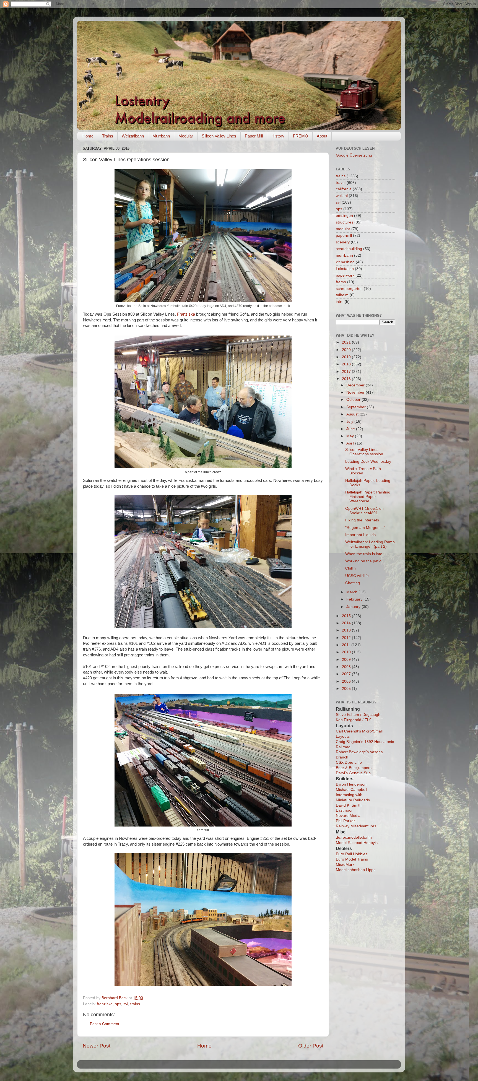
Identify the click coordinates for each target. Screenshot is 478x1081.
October (354, 399)
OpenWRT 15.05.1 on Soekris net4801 (364, 510)
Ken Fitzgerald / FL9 (354, 720)
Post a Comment (104, 1024)
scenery (343, 242)
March (352, 592)
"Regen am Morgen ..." (365, 528)
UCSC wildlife (357, 576)
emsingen (344, 216)
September (356, 407)
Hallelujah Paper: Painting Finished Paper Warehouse (367, 496)
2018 (347, 364)
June (351, 429)
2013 (347, 630)
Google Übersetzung (354, 155)
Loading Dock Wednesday (368, 461)
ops (118, 1004)
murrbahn (344, 255)
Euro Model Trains (352, 859)
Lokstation (345, 269)
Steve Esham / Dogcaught (358, 715)
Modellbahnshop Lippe (356, 870)
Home (87, 136)
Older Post (310, 1046)
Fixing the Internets (362, 520)
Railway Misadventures (356, 826)
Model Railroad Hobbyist (357, 843)
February (354, 599)
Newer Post (96, 1046)
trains (135, 1004)
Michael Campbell (351, 790)
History (277, 136)
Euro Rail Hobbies (351, 854)
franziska (105, 1004)
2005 (347, 689)
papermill (344, 235)
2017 (347, 372)
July (350, 421)
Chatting (352, 583)
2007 (347, 674)
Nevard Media (348, 816)
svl (125, 1004)
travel (340, 183)
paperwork (345, 275)
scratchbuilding (349, 249)
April (350, 443)
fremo (341, 282)
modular (343, 229)
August (353, 414)
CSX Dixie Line (349, 762)
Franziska (186, 314)
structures (344, 222)
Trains (107, 136)
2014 (347, 623)
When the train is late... (365, 554)
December (356, 385)
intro (340, 302)
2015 (347, 616)
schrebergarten (349, 289)
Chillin (350, 568)
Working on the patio (363, 561)
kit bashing (345, 262)
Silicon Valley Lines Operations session (364, 452)
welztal (342, 196)
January (354, 607)
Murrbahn (161, 136)
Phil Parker (345, 821)
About (322, 136)
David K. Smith (349, 805)
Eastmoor (344, 810)
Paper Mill (254, 136)
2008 (347, 667)
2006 (347, 681)
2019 (347, 357)
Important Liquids (360, 535)
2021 (347, 342)
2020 (347, 350)
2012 (347, 638)
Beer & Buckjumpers (354, 768)
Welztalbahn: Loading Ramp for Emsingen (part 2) (370, 544)
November (356, 392)
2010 (347, 652)
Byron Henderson (351, 784)
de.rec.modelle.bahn (354, 837)
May (350, 436)
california (344, 189)
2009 (347, 660)
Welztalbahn (133, 136)
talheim (342, 295)
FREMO (300, 136)
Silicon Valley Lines (219, 136)
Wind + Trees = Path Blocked (363, 471)
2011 (346, 645)
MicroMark (345, 864)
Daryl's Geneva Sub (353, 773)
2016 (347, 379)
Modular (185, 136)
